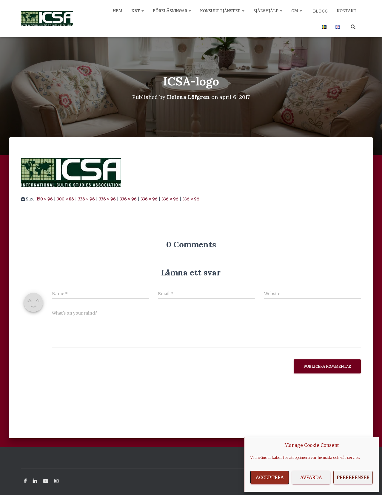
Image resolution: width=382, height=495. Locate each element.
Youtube (45, 481)
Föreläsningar (170, 10)
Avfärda (311, 477)
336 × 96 (86, 199)
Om (295, 10)
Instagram (56, 481)
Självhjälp (266, 10)
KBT (136, 10)
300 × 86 (65, 199)
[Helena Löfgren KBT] (47, 18)
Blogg (320, 11)
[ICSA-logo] (71, 172)
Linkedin (35, 481)
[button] (142, 10)
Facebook (25, 481)
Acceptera (270, 477)
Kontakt (347, 10)
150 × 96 (44, 199)
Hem (117, 10)
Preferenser (353, 477)
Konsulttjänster (220, 10)
